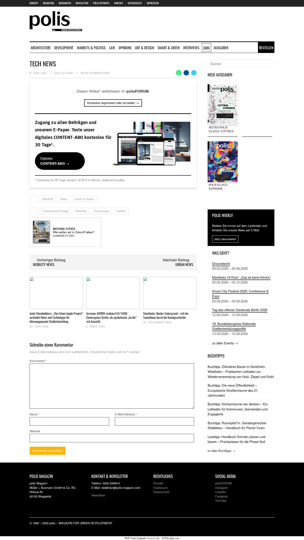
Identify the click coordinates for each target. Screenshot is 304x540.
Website (35, 431)
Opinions (125, 47)
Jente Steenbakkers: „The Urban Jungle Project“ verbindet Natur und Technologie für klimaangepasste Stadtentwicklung (56, 317)
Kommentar (38, 361)
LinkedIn (220, 492)
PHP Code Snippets (135, 538)
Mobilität (47, 199)
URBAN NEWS (184, 264)
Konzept (34, 3)
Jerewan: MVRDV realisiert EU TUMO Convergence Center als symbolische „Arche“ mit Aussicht (111, 317)
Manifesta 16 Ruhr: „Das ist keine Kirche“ (241, 277)
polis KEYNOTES (101, 3)
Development (63, 47)
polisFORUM (223, 483)
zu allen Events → (225, 343)
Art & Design (144, 47)
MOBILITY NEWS (43, 264)
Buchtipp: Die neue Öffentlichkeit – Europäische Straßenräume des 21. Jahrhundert (233, 390)
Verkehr (121, 211)
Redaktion (48, 3)
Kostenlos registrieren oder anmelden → (113, 103)
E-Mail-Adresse (126, 414)
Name (34, 414)
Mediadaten (65, 3)
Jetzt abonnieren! (225, 239)
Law (112, 47)
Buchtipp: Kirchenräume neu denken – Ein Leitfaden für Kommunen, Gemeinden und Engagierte (238, 409)
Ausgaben (221, 47)
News (63, 199)
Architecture (41, 47)
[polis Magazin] (56, 28)
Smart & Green (169, 47)
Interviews (191, 47)
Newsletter (82, 3)
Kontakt (118, 3)
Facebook (221, 496)
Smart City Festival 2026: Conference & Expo (240, 293)
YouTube (220, 500)
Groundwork (221, 263)
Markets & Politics (91, 47)
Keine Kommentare (95, 73)
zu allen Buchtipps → (221, 451)
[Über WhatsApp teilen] (178, 72)
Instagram (221, 487)
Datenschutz (135, 3)
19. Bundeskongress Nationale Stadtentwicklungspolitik (234, 326)
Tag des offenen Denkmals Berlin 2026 (239, 309)
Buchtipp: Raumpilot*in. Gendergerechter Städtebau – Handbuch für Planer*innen (237, 425)
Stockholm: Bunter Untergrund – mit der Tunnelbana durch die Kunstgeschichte (166, 315)
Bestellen (266, 47)
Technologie (101, 211)
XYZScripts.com (170, 538)
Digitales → (54, 161)
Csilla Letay (63, 73)
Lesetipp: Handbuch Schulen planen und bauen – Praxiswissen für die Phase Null (236, 439)
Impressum (153, 3)
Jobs (206, 48)
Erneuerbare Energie (55, 211)
